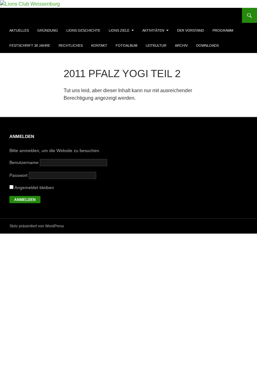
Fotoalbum (126, 45)
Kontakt (99, 45)
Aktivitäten (153, 30)
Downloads (207, 45)
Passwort (18, 175)
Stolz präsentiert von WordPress (36, 226)
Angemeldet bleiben (33, 187)
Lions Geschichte (83, 30)
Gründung (47, 30)
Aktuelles (19, 30)
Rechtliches (71, 45)
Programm (222, 30)
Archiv (181, 45)
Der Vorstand (190, 30)
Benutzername (24, 162)
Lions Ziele (119, 30)
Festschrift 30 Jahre (29, 45)
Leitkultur (156, 45)
